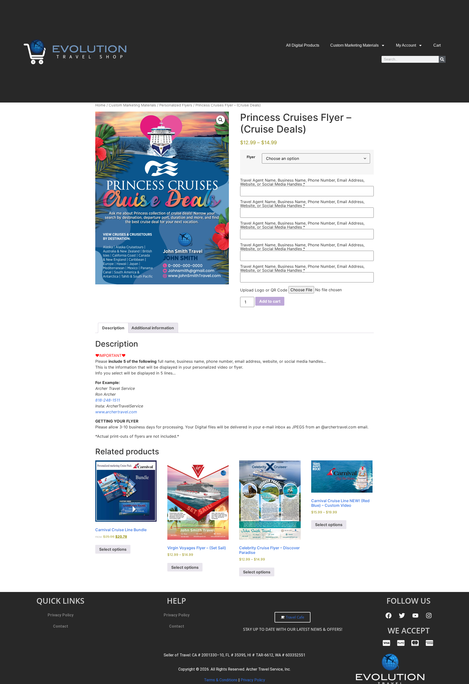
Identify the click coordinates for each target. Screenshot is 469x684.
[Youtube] (415, 616)
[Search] (442, 59)
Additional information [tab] (152, 327)
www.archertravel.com (116, 411)
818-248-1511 (107, 400)
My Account (406, 45)
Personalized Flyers (175, 105)
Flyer (251, 157)
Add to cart (269, 301)
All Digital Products (302, 45)
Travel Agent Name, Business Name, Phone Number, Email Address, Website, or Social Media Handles (302, 182)
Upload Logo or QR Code (263, 290)
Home (100, 105)
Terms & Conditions (221, 680)
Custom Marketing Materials (354, 45)
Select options (113, 549)
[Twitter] (402, 616)
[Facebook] (388, 616)
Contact (60, 626)
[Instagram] (429, 616)
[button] (220, 119)
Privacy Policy (61, 615)
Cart (437, 45)
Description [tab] (113, 327)
